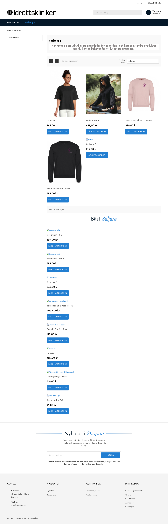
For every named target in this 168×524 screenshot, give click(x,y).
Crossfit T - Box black (58, 329)
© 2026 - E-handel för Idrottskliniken (22, 518)
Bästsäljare (51, 495)
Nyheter (50, 490)
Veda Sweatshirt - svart (59, 188)
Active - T (91, 144)
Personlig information (135, 490)
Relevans (142, 61)
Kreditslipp (130, 498)
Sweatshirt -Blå (54, 234)
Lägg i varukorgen (57, 131)
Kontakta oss (91, 495)
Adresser (129, 503)
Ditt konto (132, 483)
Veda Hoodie (92, 120)
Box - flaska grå (55, 400)
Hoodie (50, 352)
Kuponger (129, 506)
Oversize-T (52, 120)
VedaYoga (14, 37)
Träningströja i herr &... (59, 376)
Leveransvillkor (92, 490)
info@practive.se (18, 505)
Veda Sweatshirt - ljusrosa (138, 120)
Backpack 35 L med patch (60, 305)
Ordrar (128, 495)
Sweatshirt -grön (55, 258)
